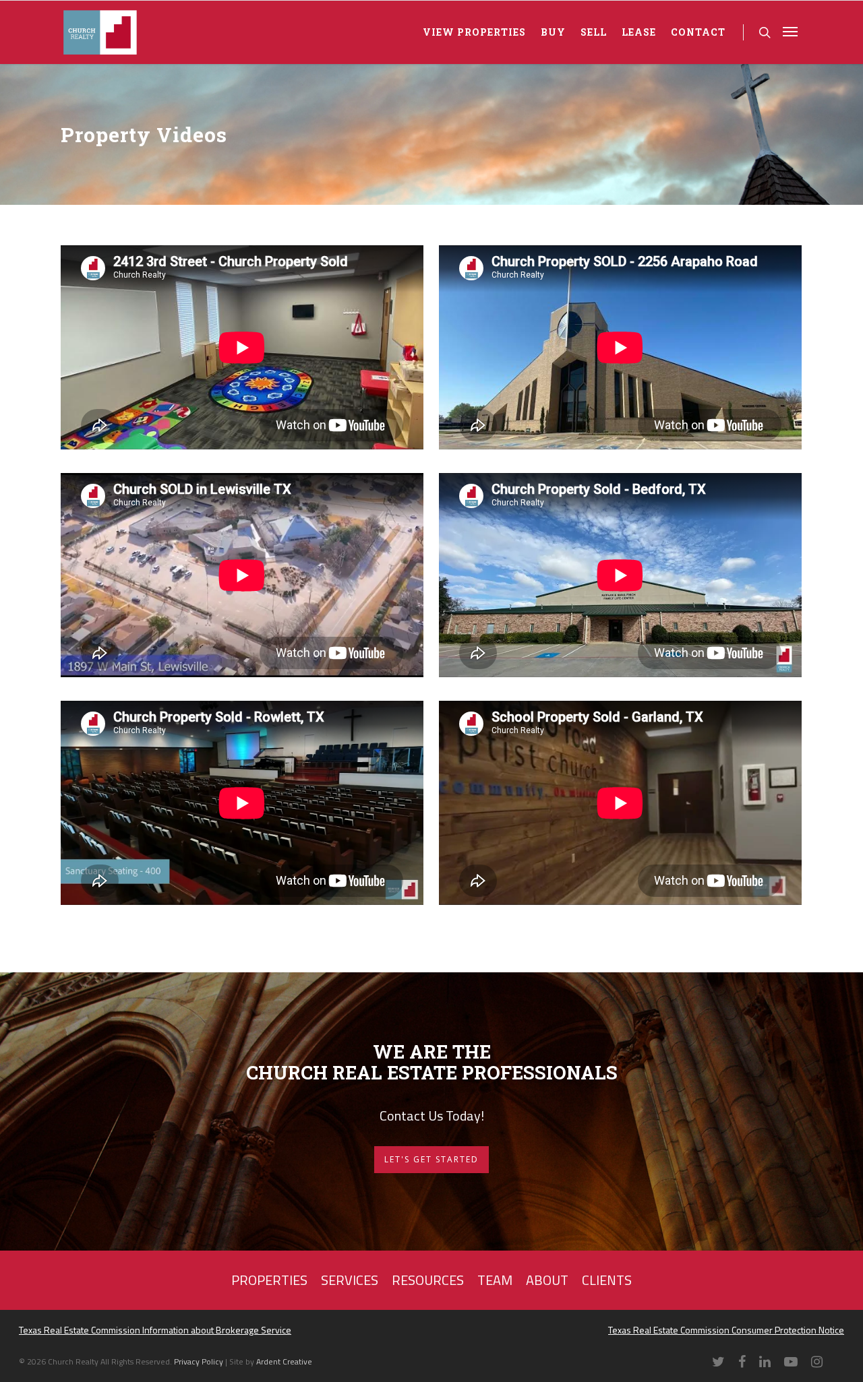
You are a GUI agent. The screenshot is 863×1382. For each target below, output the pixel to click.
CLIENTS (607, 1279)
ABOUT (547, 1279)
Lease (639, 32)
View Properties (474, 32)
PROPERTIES (269, 1279)
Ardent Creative (284, 1361)
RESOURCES (428, 1279)
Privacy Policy (199, 1361)
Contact (698, 32)
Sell (594, 32)
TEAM (494, 1279)
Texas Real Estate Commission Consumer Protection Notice (726, 1330)
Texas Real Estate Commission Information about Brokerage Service (155, 1330)
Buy (553, 32)
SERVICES (349, 1279)
